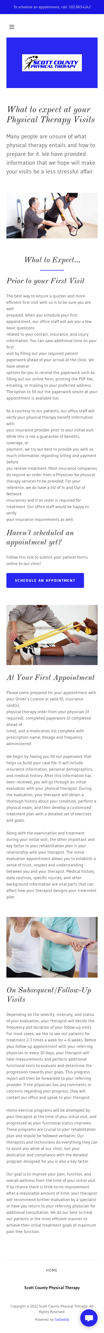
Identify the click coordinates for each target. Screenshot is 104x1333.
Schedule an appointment (45, 580)
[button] (11, 27)
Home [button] (52, 1270)
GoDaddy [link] (62, 1319)
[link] (52, 62)
